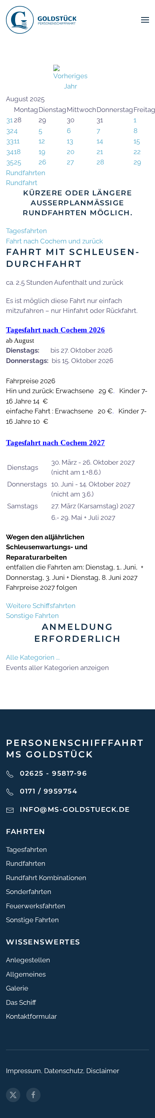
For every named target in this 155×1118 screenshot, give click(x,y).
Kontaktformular (31, 1016)
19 (42, 152)
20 (70, 152)
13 (70, 141)
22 (137, 152)
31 (9, 120)
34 (10, 152)
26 (42, 162)
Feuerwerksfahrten (35, 906)
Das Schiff (21, 1002)
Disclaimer (102, 1071)
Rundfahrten (25, 173)
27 (70, 162)
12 (42, 141)
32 (10, 131)
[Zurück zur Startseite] (41, 20)
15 (137, 141)
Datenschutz (63, 1071)
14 (100, 141)
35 (10, 162)
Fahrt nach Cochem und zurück (54, 241)
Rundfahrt (21, 183)
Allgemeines (26, 974)
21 (100, 152)
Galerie (17, 988)
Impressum (23, 1071)
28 (100, 162)
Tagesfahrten (26, 231)
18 (17, 152)
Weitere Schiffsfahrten (41, 606)
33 (10, 141)
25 (17, 162)
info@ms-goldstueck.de (75, 809)
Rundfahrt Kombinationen (46, 878)
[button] (145, 20)
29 (137, 162)
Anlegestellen (28, 960)
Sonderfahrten (28, 892)
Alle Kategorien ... (33, 657)
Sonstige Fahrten (32, 616)
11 (16, 141)
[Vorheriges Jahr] (70, 77)
